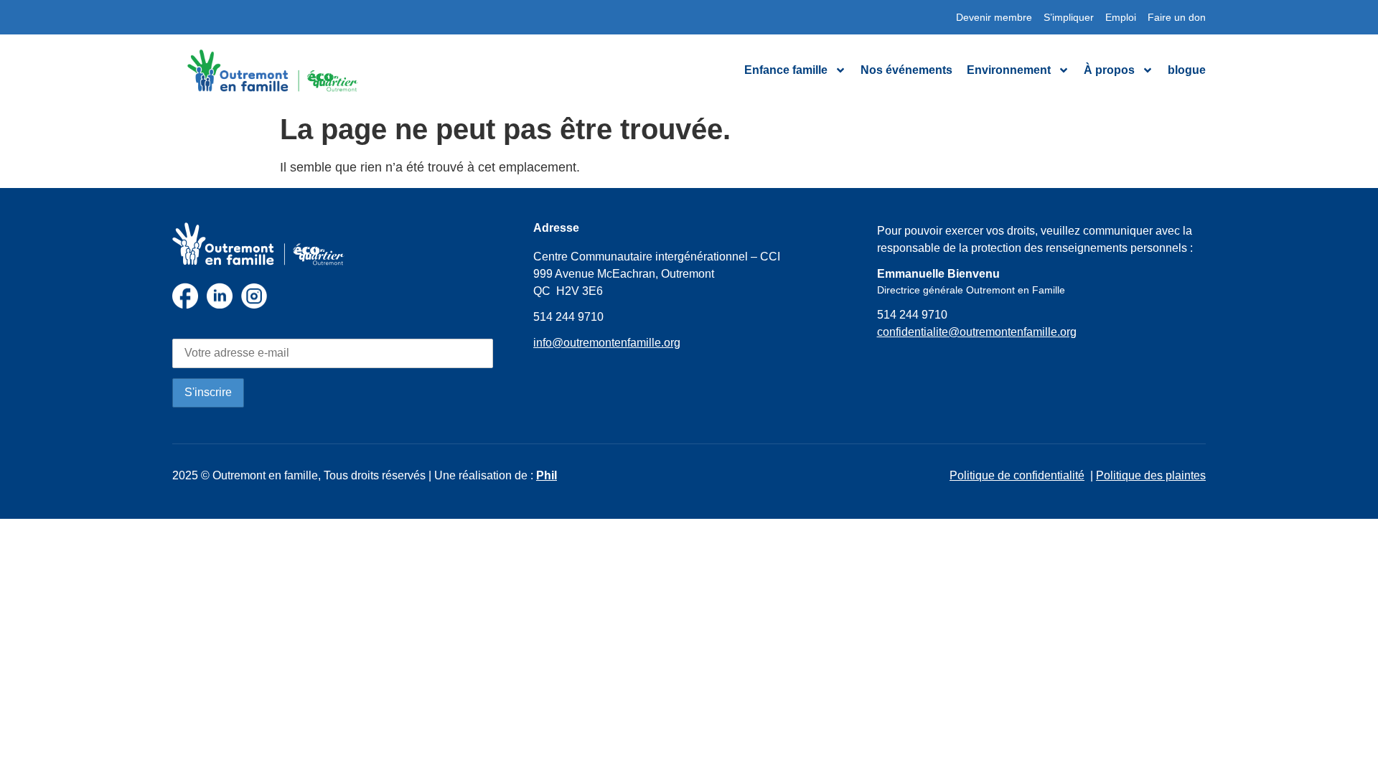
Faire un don (1177, 17)
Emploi (1120, 17)
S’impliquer (1069, 17)
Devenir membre (994, 17)
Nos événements (906, 70)
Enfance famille (786, 70)
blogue (1187, 70)
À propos (1109, 70)
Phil (546, 475)
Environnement (1009, 70)
